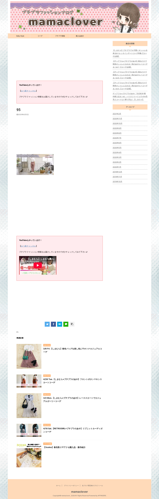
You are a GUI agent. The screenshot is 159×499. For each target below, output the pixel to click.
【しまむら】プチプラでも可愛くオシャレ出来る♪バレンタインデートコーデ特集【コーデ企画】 (130, 53)
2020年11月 (117, 118)
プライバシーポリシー (71, 485)
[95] (59, 324)
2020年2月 (117, 162)
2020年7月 (117, 138)
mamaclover (79, 491)
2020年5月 (117, 148)
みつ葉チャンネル (28, 91)
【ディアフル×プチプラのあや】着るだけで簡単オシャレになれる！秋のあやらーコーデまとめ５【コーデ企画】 (130, 86)
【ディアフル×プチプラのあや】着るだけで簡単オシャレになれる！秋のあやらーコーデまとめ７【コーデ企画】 (130, 64)
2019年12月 (117, 172)
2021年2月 (117, 114)
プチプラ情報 (60, 36)
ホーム (58, 485)
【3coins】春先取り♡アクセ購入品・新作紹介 (64, 447)
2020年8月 (117, 133)
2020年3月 (117, 157)
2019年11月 (117, 177)
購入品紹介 (80, 36)
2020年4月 (117, 152)
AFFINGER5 (102, 496)
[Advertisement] (60, 60)
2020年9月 (117, 128)
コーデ (40, 36)
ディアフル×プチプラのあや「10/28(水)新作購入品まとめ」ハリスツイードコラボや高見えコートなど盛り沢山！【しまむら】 (130, 96)
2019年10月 (117, 181)
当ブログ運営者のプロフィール (92, 485)
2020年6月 (117, 143)
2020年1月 (117, 167)
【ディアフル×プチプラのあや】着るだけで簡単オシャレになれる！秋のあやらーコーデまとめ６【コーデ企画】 (130, 75)
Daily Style (20, 36)
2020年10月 (117, 123)
